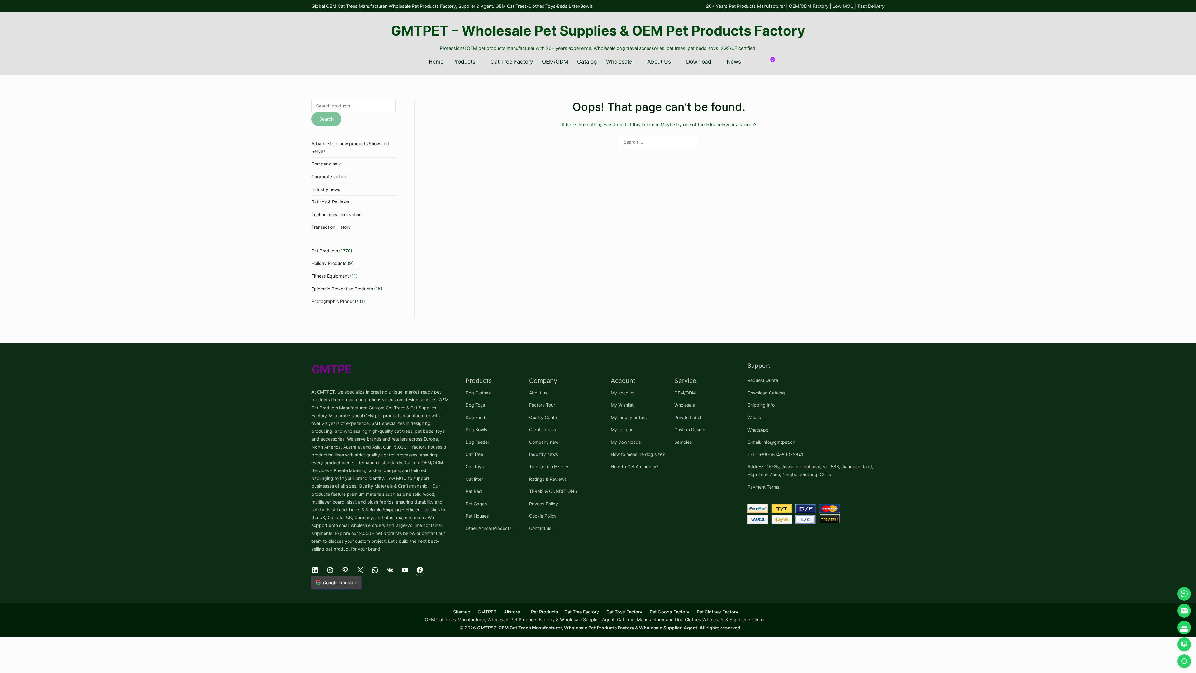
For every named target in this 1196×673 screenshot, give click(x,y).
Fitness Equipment (330, 276)
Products (464, 61)
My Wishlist (622, 405)
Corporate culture (329, 176)
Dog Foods (476, 417)
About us (538, 392)
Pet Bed (474, 491)
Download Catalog (766, 392)
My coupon (622, 429)
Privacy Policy (543, 503)
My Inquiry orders (629, 417)
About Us (659, 61)
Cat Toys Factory (624, 611)
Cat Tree (474, 454)
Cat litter (474, 479)
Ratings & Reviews (330, 201)
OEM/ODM (555, 61)
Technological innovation (336, 214)
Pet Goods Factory (669, 611)
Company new (326, 163)
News (734, 61)
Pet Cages (476, 503)
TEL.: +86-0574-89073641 (775, 454)
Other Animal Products (488, 528)
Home (436, 61)
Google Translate (340, 582)
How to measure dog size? (638, 454)
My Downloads (626, 442)
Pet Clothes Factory (717, 611)
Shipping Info (761, 405)
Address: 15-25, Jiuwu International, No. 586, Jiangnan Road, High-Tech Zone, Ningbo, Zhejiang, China (810, 470)
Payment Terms (763, 486)
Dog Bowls (476, 429)
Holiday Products (328, 263)
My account (623, 392)
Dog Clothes (478, 392)
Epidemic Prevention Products (342, 288)
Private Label (687, 417)
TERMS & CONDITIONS (553, 491)
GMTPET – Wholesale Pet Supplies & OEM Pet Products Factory (598, 30)
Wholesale (619, 61)
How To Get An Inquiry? (634, 466)
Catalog (587, 61)
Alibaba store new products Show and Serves (350, 147)
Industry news (325, 189)
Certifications (542, 429)
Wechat (755, 417)
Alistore (512, 611)
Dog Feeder (477, 442)
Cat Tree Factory (512, 61)
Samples (683, 442)
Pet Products (324, 250)
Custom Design (689, 429)
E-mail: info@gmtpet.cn (771, 442)
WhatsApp (758, 429)
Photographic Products (334, 301)
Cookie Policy (543, 515)
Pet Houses (477, 515)
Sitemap (461, 611)
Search (326, 119)
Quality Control (544, 417)
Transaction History (331, 227)
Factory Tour (542, 405)
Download (698, 61)
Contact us (540, 528)
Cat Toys (475, 466)
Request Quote (763, 380)
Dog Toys (475, 405)
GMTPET (487, 611)
